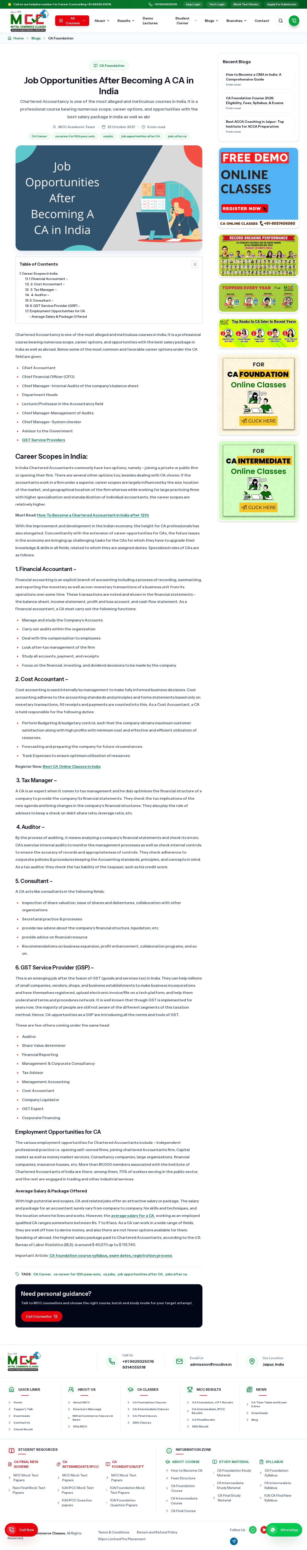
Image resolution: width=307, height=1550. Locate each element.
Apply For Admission (281, 4)
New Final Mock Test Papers (29, 1490)
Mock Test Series (246, 4)
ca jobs (108, 136)
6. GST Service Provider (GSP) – (55, 306)
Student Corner (182, 20)
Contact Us (21, 1422)
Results (124, 21)
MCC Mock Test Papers (26, 1477)
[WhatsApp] (253, 1530)
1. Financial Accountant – (48, 279)
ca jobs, (109, 1274)
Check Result (23, 1429)
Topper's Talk (23, 1409)
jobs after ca (177, 136)
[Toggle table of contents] (194, 264)
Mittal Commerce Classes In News (92, 1417)
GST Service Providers (43, 439)
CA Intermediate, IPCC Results (208, 1411)
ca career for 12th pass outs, (77, 1274)
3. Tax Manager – (43, 289)
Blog (254, 1419)
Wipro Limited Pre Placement (122, 1539)
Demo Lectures (150, 20)
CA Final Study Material (229, 1497)
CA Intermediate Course (184, 1500)
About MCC (81, 1402)
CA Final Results (203, 1419)
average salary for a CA (132, 1215)
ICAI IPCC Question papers (77, 1502)
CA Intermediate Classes (150, 1409)
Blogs (209, 21)
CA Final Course (183, 1511)
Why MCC (80, 1426)
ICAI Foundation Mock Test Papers (127, 1490)
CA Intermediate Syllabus (277, 1485)
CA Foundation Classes (149, 1402)
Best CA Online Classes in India (71, 766)
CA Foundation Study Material (234, 1472)
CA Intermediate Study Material (230, 1485)
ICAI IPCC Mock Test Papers (78, 1490)
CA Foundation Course (183, 1488)
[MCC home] (29, 21)
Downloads (21, 1416)
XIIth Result (200, 1426)
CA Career (39, 136)
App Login (193, 4)
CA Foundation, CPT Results (212, 1402)
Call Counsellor (39, 1316)
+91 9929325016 (165, 4)
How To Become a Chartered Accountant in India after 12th (93, 515)
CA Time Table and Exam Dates (269, 1404)
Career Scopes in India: (40, 273)
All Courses (73, 20)
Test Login (217, 4)
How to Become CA (186, 1470)
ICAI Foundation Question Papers (123, 1502)
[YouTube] (264, 1530)
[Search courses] (280, 20)
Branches (234, 21)
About (99, 21)
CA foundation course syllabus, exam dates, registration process (110, 1255)
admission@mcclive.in (211, 1364)
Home (18, 38)
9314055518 (134, 1367)
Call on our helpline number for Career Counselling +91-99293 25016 (62, 4)
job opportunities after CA (140, 136)
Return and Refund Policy (157, 1532)
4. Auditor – (39, 295)
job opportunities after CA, (141, 1274)
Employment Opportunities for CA (57, 311)
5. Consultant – (41, 300)
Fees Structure (183, 1478)
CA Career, (42, 1274)
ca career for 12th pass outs (75, 136)
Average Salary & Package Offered (59, 316)
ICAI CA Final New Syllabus (277, 1497)
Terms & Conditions (113, 1532)
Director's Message (87, 1409)
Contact (262, 21)
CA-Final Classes (144, 1416)
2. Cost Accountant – (47, 284)
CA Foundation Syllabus (276, 1472)
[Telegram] (234, 1541)
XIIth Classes (141, 1422)
